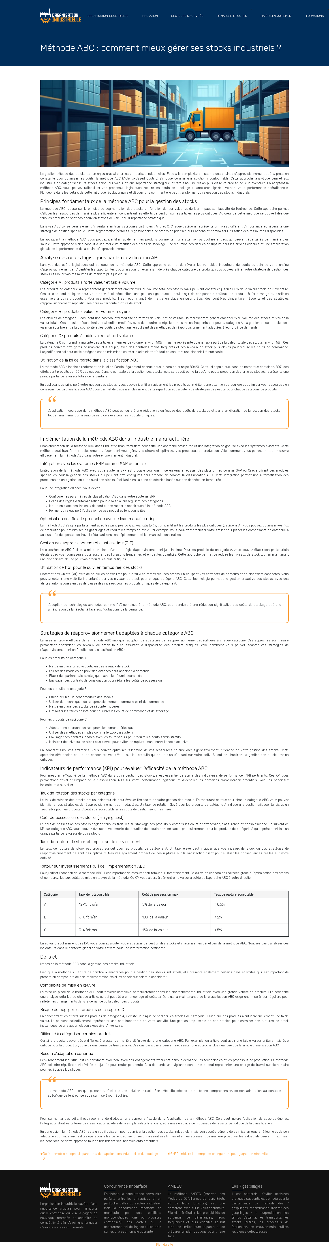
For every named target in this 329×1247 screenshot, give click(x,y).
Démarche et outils (232, 15)
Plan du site (164, 1245)
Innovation (150, 15)
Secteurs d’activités (187, 15)
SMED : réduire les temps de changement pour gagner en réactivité (219, 1154)
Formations (315, 15)
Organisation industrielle (108, 15)
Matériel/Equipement (277, 15)
